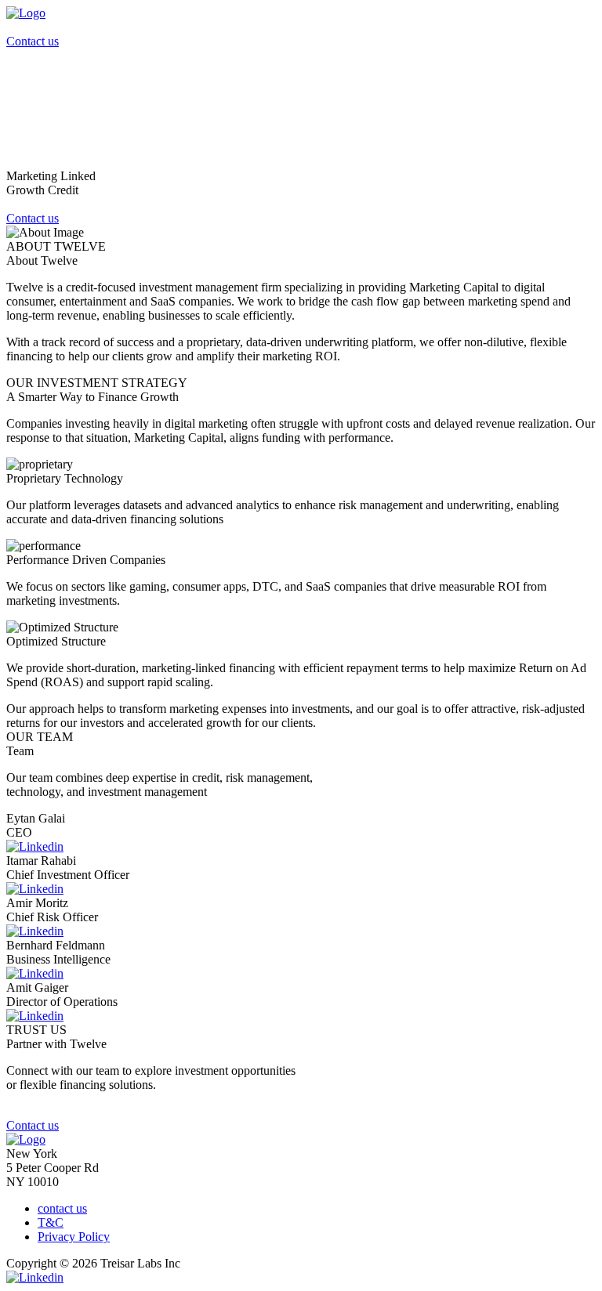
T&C (50, 1222)
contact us (62, 1208)
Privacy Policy (74, 1236)
